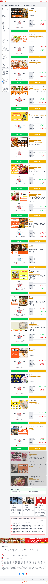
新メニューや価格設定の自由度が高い (5, 86)
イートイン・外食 (5, 10)
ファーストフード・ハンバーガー (5, 54)
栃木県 (24, 561)
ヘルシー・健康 (29, 549)
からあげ (4, 56)
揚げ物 (3, 63)
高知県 (19, 563)
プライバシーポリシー (6, 579)
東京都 (35, 561)
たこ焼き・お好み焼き (5, 51)
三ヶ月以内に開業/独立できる (5, 70)
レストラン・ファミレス (29, 550)
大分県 (33, 563)
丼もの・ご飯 (4, 62)
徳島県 (10, 563)
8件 (21, 529)
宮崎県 (35, 563)
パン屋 (3, 46)
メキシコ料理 (43, 551)
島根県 (44, 562)
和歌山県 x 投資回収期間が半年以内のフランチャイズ (18, 493)
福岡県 (21, 563)
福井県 (10, 562)
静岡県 (16, 562)
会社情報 (33, 579)
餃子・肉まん (4, 47)
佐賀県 (24, 563)
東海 (3, 27)
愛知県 (19, 562)
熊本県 (30, 563)
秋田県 (13, 561)
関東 (3, 25)
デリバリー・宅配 (15, 555)
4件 (23, 533)
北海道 (3, 23)
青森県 (5, 561)
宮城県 (10, 561)
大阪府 (4, 31)
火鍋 (3, 64)
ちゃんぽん (4, 65)
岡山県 (2, 563)
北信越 (3, 26)
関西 (3, 28)
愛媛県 (16, 563)
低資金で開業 (4, 90)
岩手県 (8, 561)
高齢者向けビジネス (44, 566)
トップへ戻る (24, 577)
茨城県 (21, 561)
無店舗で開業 (4, 80)
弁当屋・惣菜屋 (35, 551)
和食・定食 (39, 551)
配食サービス (4, 59)
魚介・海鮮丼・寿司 (5, 67)
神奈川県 (39, 561)
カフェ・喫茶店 (5, 49)
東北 (3, 24)
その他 (26, 555)
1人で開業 (4, 75)
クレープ (36, 550)
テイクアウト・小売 (5, 9)
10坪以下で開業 (5, 81)
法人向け (4, 83)
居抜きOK (4, 82)
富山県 (5, 562)
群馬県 (27, 561)
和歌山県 (39, 562)
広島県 (5, 563)
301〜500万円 (11, 558)
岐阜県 (13, 562)
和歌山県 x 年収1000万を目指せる (16, 491)
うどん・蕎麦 (4, 55)
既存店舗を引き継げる (5, 79)
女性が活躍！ (3, 567)
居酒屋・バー (4, 45)
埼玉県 (30, 561)
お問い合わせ (24, 579)
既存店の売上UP (5, 91)
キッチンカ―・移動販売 (21, 555)
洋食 (3, 66)
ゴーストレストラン (5, 40)
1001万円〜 (21, 558)
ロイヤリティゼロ (5, 87)
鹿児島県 (39, 563)
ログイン (43, 1)
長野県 (2, 562)
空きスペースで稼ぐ (35, 567)
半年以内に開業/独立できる (5, 71)
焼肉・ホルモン (5, 48)
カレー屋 (4, 58)
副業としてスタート (41, 567)
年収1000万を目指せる (5, 89)
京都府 (4, 30)
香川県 (13, 563)
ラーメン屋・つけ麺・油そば (5, 50)
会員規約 (15, 579)
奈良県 (35, 562)
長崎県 (27, 563)
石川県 (8, 562)
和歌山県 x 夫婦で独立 (32, 493)
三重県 (21, 562)
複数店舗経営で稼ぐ (4, 568)
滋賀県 (4, 29)
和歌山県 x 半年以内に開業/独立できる (34, 491)
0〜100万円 (4, 16)
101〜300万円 (4, 17)
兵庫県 (33, 562)
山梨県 (41, 561)
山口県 (8, 563)
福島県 (19, 561)
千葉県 (33, 561)
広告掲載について (42, 579)
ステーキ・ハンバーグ (18, 549)
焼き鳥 (33, 550)
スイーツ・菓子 (5, 41)
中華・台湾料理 (24, 549)
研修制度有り (4, 78)
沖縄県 (41, 563)
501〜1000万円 (16, 558)
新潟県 (44, 561)
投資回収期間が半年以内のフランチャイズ (5, 88)
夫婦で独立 (4, 72)
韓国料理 (4, 42)
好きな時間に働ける (5, 73)
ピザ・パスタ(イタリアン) (5, 57)
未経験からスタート (38, 566)
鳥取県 (41, 562)
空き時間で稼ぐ (5, 74)
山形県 (16, 561)
